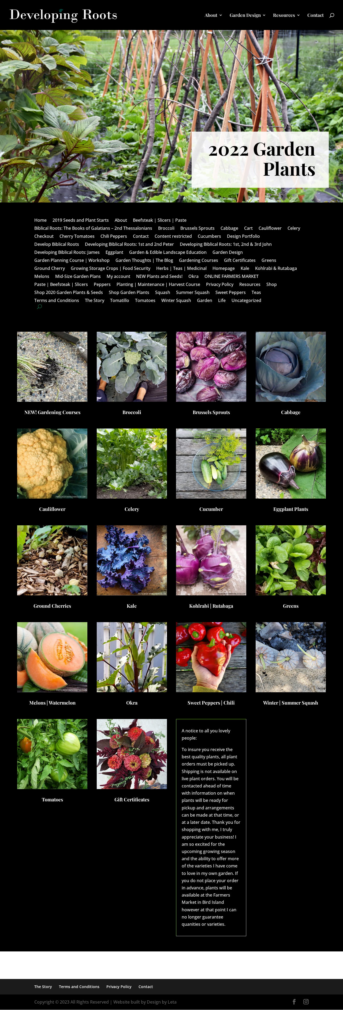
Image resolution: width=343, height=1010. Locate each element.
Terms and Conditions (56, 301)
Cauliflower (270, 228)
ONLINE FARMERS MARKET (231, 276)
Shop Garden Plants (129, 292)
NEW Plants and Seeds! (159, 276)
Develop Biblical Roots (56, 244)
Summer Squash (193, 292)
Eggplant (114, 252)
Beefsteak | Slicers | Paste (160, 220)
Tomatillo (119, 301)
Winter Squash (176, 301)
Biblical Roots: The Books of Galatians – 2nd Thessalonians (93, 228)
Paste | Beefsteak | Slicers (61, 284)
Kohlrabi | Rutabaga (211, 606)
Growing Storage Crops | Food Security (110, 268)
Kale (245, 268)
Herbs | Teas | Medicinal (181, 268)
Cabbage (229, 228)
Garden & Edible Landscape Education (168, 252)
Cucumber (211, 509)
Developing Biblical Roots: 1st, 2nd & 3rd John (226, 244)
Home (40, 220)
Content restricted (173, 236)
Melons (41, 276)
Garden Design (245, 15)
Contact (315, 15)
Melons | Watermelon (52, 702)
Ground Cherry (49, 268)
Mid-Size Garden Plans (78, 276)
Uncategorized (246, 301)
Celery (294, 228)
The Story (94, 301)
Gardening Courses (198, 260)
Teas (256, 292)
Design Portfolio (243, 236)
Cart (248, 228)
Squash (162, 292)
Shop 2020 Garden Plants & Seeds (68, 292)
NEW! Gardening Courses (52, 412)
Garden (204, 301)
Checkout (44, 236)
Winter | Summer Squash (290, 702)
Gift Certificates (240, 260)
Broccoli (166, 228)
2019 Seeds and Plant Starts (81, 220)
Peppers (102, 284)
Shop (271, 284)
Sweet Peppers (230, 292)
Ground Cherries (52, 606)
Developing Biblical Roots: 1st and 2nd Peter (129, 244)
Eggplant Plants (290, 509)
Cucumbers (209, 236)
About (211, 15)
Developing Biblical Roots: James (67, 252)
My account (118, 276)
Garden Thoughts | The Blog (144, 260)
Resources (284, 15)
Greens (269, 260)
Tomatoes (145, 301)
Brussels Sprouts (197, 228)
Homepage (223, 268)
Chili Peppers (113, 236)
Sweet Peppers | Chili (211, 702)
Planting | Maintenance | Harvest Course (158, 284)
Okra (193, 276)
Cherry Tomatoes (77, 236)
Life (222, 301)
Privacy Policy (219, 284)
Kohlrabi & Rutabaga (276, 268)
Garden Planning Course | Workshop (72, 260)
